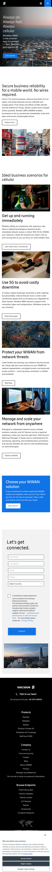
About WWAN (26, 765)
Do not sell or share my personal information (26, 776)
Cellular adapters (26, 794)
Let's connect (10, 56)
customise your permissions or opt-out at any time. (25, 615)
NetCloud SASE (26, 736)
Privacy (26, 769)
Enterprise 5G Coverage (26, 732)
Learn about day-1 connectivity (16, 247)
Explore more (10, 122)
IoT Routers (26, 801)
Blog (26, 761)
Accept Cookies (26, 858)
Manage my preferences (26, 772)
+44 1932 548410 (35, 700)
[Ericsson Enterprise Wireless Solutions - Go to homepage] (4, 3)
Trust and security (26, 753)
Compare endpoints (26, 813)
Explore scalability (11, 456)
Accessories (26, 809)
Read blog (8, 383)
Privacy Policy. (28, 620)
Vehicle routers (26, 797)
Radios (26, 725)
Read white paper (11, 316)
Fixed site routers (26, 790)
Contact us (26, 749)
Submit (22, 631)
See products (13, 506)
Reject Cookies (26, 864)
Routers (26, 717)
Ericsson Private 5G (26, 728)
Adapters (26, 721)
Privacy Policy (28, 854)
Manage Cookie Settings (26, 869)
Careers (26, 757)
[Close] (45, 835)
